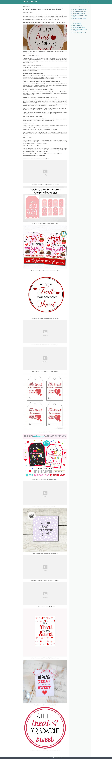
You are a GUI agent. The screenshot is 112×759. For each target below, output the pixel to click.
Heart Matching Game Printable (79, 11)
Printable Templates (30, 1)
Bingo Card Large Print (77, 25)
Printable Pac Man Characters (79, 27)
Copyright (63, 757)
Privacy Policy (57, 757)
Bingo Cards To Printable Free (79, 13)
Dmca (48, 757)
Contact (52, 757)
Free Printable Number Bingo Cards (80, 9)
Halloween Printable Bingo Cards (79, 32)
